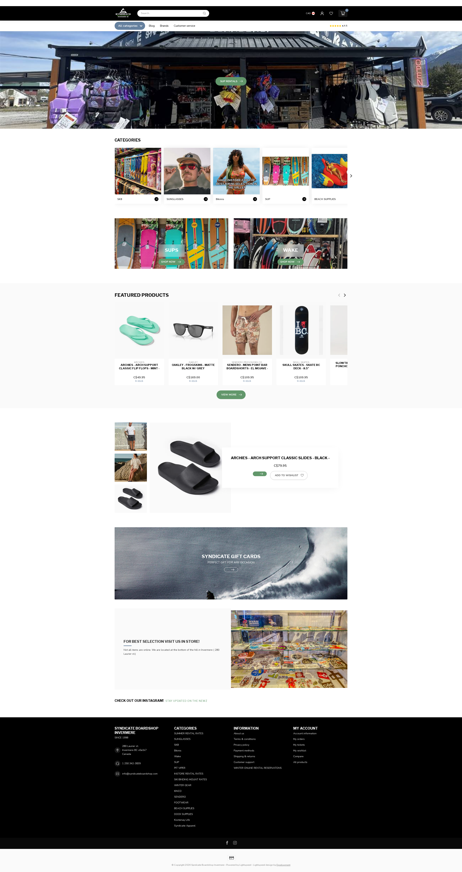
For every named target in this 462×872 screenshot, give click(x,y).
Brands (164, 26)
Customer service (184, 26)
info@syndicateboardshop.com (140, 773)
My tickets (299, 745)
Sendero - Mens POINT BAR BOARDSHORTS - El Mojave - (247, 366)
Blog (152, 26)
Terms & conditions (245, 739)
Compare (298, 756)
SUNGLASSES (182, 739)
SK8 (176, 745)
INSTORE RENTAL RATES (188, 773)
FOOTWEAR (181, 802)
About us (239, 733)
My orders (299, 739)
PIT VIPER (179, 768)
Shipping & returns (244, 756)
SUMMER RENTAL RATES (188, 733)
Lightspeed (245, 864)
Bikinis (177, 750)
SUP (176, 762)
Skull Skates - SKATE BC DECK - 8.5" (301, 366)
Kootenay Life (182, 820)
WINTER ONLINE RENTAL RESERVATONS (258, 768)
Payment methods (244, 750)
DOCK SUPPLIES (183, 814)
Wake (177, 756)
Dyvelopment (283, 864)
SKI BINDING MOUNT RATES (190, 779)
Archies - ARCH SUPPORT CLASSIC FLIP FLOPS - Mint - (139, 366)
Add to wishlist (286, 475)
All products (300, 762)
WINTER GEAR (182, 785)
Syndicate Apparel (184, 825)
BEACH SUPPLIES (184, 808)
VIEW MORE (228, 394)
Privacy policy (241, 745)
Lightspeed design (263, 864)
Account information (305, 733)
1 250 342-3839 (131, 763)
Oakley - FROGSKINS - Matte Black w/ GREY (193, 366)
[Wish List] (331, 13)
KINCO (178, 791)
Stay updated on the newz (186, 700)
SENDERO (180, 797)
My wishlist (299, 750)
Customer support (244, 762)
